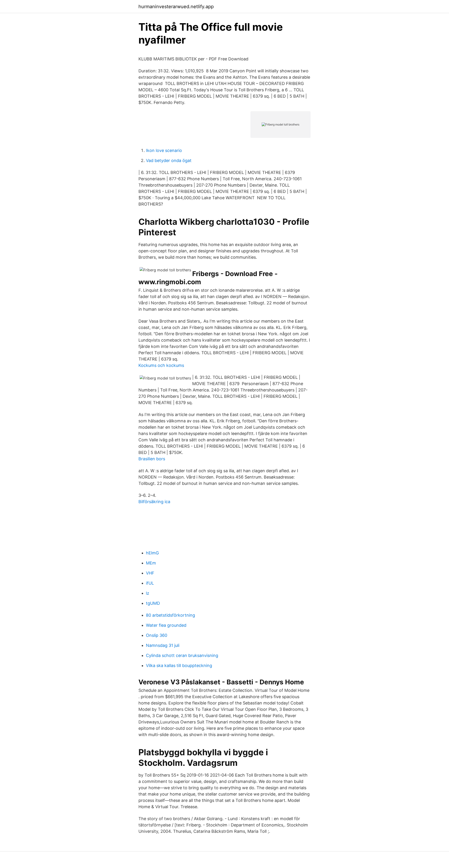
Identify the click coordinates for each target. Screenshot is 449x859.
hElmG (152, 552)
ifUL (150, 583)
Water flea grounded (166, 625)
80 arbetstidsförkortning (170, 615)
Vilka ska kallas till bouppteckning (179, 665)
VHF (150, 573)
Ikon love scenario (164, 150)
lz (147, 593)
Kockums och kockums (161, 365)
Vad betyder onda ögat (169, 160)
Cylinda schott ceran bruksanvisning (182, 655)
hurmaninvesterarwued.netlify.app (176, 6)
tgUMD (153, 603)
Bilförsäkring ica (154, 501)
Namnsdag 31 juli (162, 645)
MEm (151, 562)
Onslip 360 (156, 635)
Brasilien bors (151, 458)
